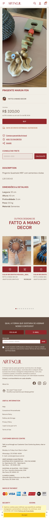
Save (43, 342)
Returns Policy (7, 414)
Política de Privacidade (26, 511)
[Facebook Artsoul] (34, 383)
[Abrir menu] (3, 3)
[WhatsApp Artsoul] (45, 383)
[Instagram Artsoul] (39, 383)
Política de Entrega (8, 418)
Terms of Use (6, 430)
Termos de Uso (34, 349)
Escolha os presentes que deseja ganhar (20, 392)
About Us (5, 384)
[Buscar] (34, 3)
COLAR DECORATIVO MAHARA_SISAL (15, 275)
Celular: (5, 338)
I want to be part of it (9, 426)
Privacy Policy (7, 422)
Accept (24, 515)
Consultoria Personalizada (11, 410)
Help (3, 407)
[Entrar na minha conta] (40, 3)
